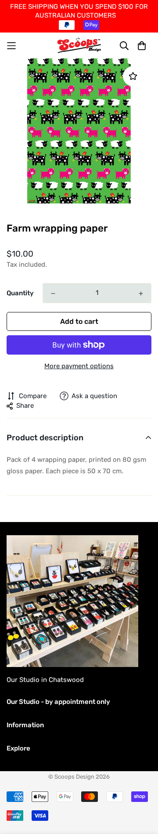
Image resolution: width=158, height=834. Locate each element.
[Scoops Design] (79, 45)
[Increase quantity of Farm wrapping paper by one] (141, 293)
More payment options (79, 366)
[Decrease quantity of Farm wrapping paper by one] (53, 293)
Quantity (20, 293)
